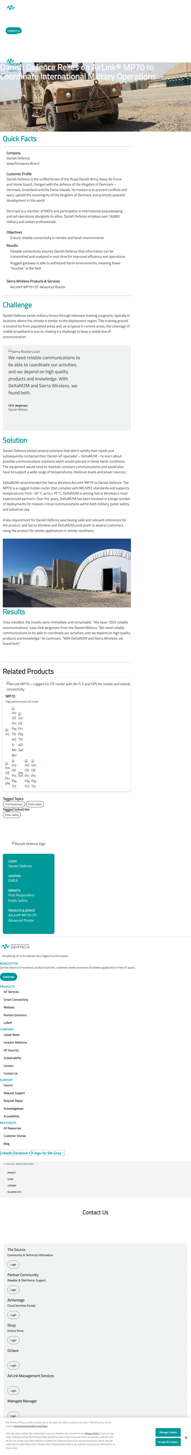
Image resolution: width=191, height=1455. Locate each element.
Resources (8, 1123)
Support (6, 1080)
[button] (186, 1437)
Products (7, 986)
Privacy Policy (92, 1433)
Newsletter (9, 963)
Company (7, 1029)
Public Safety (35, 804)
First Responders (14, 804)
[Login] (21, 46)
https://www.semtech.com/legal (30, 1426)
